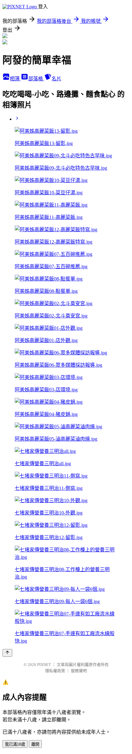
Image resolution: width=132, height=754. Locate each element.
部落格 (36, 78)
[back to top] (7, 653)
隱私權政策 (55, 670)
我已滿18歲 (15, 744)
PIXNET (44, 664)
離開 (35, 744)
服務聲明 (79, 670)
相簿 (15, 78)
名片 (56, 78)
